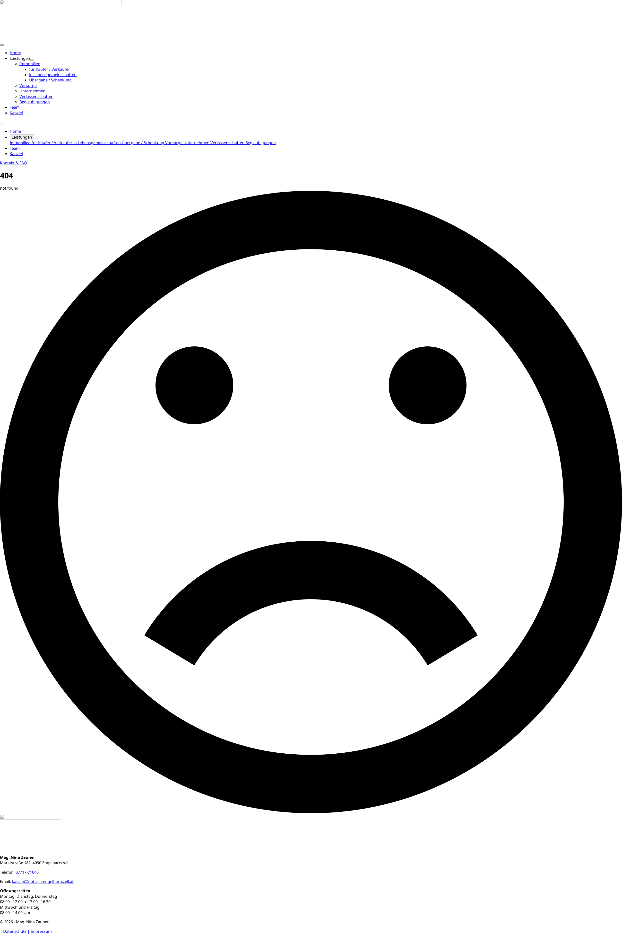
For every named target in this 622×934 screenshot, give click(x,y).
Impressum (41, 931)
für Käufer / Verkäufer (52, 142)
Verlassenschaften (227, 142)
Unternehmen (196, 142)
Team (15, 107)
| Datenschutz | (15, 931)
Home (15, 52)
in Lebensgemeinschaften (97, 142)
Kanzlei (16, 112)
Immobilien (21, 142)
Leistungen (22, 137)
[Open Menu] (2, 45)
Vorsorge (174, 142)
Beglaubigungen (260, 142)
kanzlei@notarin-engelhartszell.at (43, 881)
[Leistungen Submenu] (32, 60)
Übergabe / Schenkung (143, 142)
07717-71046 (27, 872)
